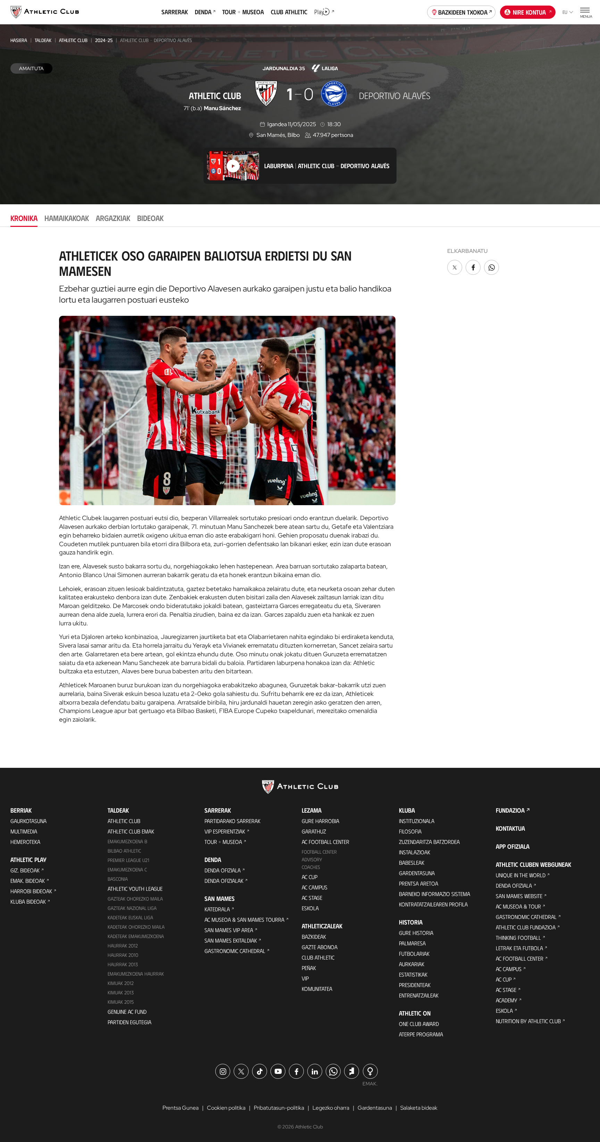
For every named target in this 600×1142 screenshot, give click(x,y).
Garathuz (314, 831)
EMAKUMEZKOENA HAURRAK (136, 974)
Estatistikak (413, 974)
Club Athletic (318, 957)
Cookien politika (226, 1107)
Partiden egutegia (129, 1022)
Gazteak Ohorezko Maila (135, 899)
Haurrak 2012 (123, 945)
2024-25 (103, 40)
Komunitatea (317, 988)
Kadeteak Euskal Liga (130, 917)
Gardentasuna (417, 873)
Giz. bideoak (25, 870)
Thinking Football (518, 937)
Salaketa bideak (419, 1107)
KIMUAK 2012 (121, 983)
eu (564, 12)
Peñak (309, 967)
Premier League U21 (128, 860)
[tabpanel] (300, 483)
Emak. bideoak (27, 880)
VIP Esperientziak (225, 831)
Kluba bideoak (28, 901)
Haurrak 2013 (123, 964)
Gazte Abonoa (320, 947)
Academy (506, 1000)
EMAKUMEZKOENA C (127, 869)
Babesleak (411, 862)
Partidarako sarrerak (232, 821)
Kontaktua (510, 828)
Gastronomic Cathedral (235, 950)
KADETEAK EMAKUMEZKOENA (136, 936)
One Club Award (419, 1023)
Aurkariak (411, 964)
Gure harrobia (320, 821)
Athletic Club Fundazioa (526, 927)
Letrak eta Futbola (519, 948)
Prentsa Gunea (180, 1107)
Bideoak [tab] (150, 217)
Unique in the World (520, 875)
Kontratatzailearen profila (433, 904)
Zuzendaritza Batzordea (429, 841)
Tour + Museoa (223, 841)
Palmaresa (412, 943)
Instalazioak (414, 852)
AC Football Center (325, 841)
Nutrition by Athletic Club (528, 1021)
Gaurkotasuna (28, 821)
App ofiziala (513, 846)
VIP (305, 978)
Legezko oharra (330, 1107)
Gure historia (416, 932)
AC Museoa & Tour (518, 906)
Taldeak (43, 40)
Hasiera (18, 40)
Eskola (310, 908)
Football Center (319, 852)
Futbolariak (414, 953)
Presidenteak (415, 984)
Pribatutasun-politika (279, 1107)
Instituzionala (416, 821)
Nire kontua (529, 12)
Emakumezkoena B (127, 841)
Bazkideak (314, 936)
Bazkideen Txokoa (463, 12)
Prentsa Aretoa (418, 883)
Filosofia (410, 831)
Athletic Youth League (135, 888)
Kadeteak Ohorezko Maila (136, 927)
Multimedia (23, 831)
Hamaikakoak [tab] (66, 217)
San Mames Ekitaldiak (231, 940)
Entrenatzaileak (419, 995)
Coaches (311, 867)
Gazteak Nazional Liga (132, 908)
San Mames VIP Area (229, 930)
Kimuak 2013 (121, 992)
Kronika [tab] (24, 217)
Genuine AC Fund (127, 1011)
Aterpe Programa (421, 1034)
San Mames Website (519, 896)
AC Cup (309, 876)
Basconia (118, 879)
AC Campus (314, 887)
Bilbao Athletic (124, 851)
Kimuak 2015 (121, 1002)
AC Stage (312, 897)
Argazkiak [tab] (113, 217)
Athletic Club (73, 40)
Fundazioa (510, 810)
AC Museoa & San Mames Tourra (244, 919)
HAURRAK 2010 (123, 955)
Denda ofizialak (224, 880)
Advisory (312, 859)
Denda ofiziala (223, 870)
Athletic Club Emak (131, 831)
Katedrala (217, 909)
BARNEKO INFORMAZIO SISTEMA (434, 893)
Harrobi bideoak (31, 891)
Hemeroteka (25, 841)
